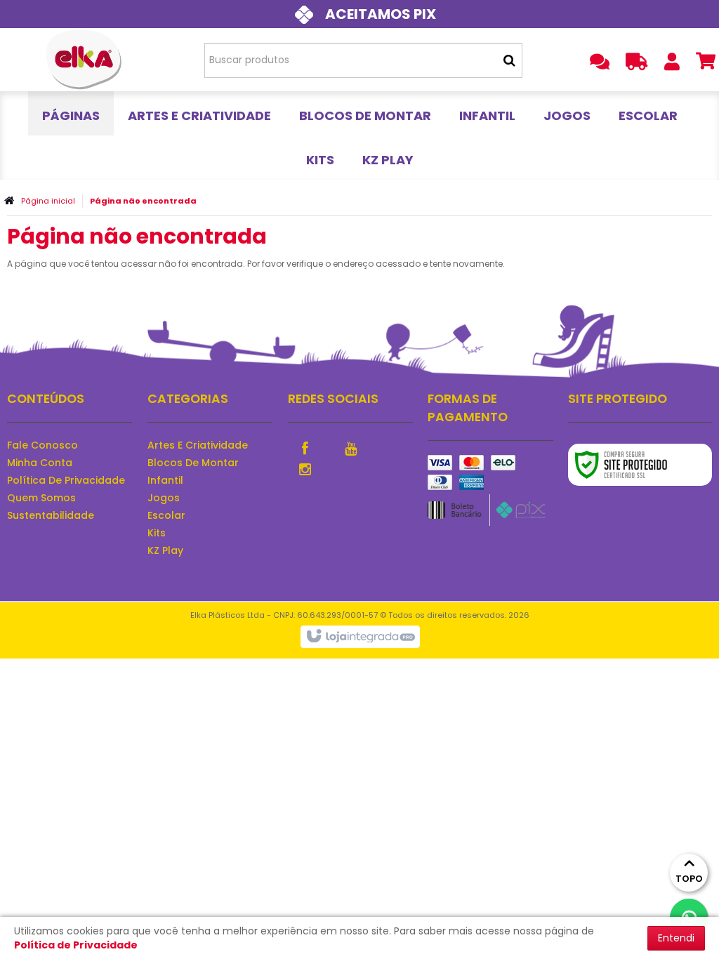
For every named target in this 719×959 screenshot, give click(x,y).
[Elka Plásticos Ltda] (84, 59)
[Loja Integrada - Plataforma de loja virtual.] (360, 636)
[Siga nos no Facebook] (305, 447)
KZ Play (165, 550)
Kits (156, 533)
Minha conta (39, 463)
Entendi (676, 938)
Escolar (166, 515)
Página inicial (48, 200)
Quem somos (41, 498)
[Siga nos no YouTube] (351, 447)
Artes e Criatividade (197, 445)
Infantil (165, 480)
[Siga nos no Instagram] (305, 468)
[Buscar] (509, 60)
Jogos (163, 498)
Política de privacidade (66, 480)
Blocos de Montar (193, 463)
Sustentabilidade (50, 515)
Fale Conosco (42, 445)
